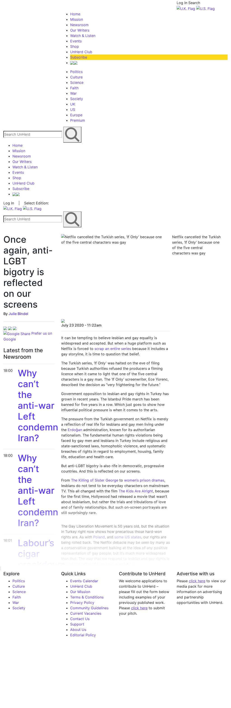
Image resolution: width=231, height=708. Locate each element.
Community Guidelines (89, 608)
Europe (76, 115)
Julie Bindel (18, 313)
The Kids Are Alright (136, 491)
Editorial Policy (83, 635)
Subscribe (78, 57)
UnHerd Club (81, 52)
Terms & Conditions (87, 597)
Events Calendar (84, 581)
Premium (77, 120)
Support (77, 624)
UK (72, 104)
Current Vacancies (85, 613)
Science (76, 82)
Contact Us (80, 619)
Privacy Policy (82, 602)
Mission (76, 19)
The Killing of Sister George (94, 480)
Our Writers (79, 30)
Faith (74, 88)
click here (139, 608)
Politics (76, 71)
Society (76, 98)
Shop (74, 46)
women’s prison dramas (144, 480)
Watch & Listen (82, 35)
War (73, 93)
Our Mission (80, 591)
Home (75, 14)
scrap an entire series (113, 348)
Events (76, 41)
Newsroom (79, 25)
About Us (78, 629)
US (72, 109)
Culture (76, 77)
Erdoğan (75, 429)
